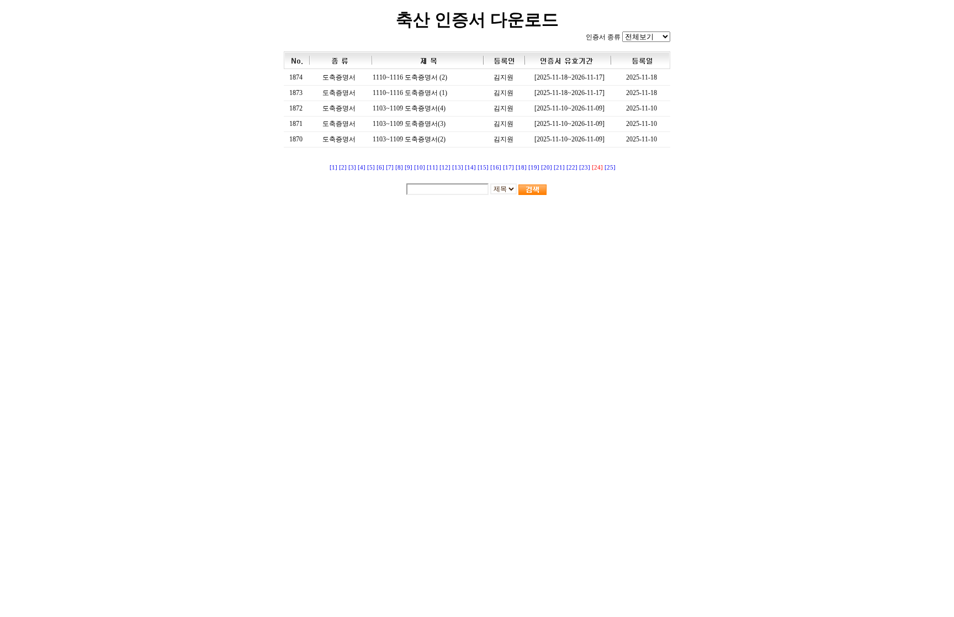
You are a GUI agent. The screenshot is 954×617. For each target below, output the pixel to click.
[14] (470, 168)
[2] (343, 168)
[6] (380, 168)
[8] (399, 168)
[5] (371, 168)
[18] (521, 168)
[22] (571, 168)
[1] (333, 168)
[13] (457, 168)
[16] (495, 168)
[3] (352, 168)
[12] (445, 168)
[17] (508, 168)
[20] (546, 168)
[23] (584, 168)
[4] (361, 168)
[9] (408, 168)
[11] (432, 168)
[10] (419, 168)
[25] (610, 168)
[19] (533, 168)
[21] (559, 168)
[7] (390, 168)
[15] (483, 168)
